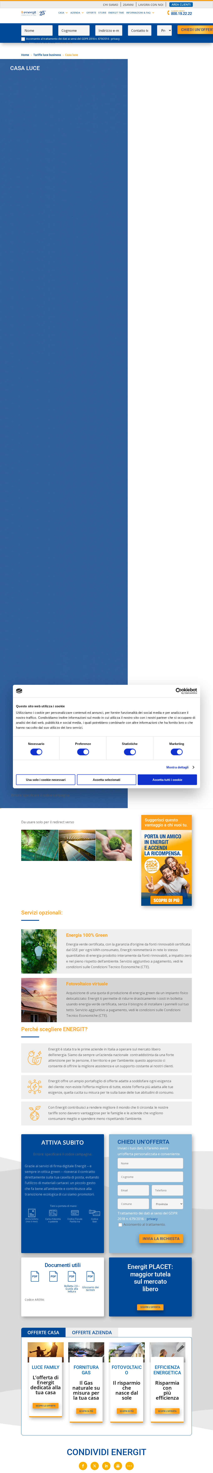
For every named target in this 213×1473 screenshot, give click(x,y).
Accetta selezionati (106, 779)
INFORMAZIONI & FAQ (138, 12)
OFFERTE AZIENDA (92, 1332)
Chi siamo (110, 5)
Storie (102, 12)
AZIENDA (75, 12)
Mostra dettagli (177, 767)
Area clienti (181, 4)
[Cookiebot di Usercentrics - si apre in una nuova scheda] (179, 691)
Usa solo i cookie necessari (46, 779)
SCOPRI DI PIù (86, 1411)
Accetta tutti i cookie (167, 779)
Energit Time (116, 12)
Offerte (91, 12)
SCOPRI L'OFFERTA (150, 1307)
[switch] (83, 751)
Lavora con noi (150, 5)
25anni (128, 5)
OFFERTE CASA (43, 1332)
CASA (61, 12)
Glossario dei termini (90, 1289)
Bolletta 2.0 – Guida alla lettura (71, 1288)
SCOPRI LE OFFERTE (46, 1405)
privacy (115, 39)
